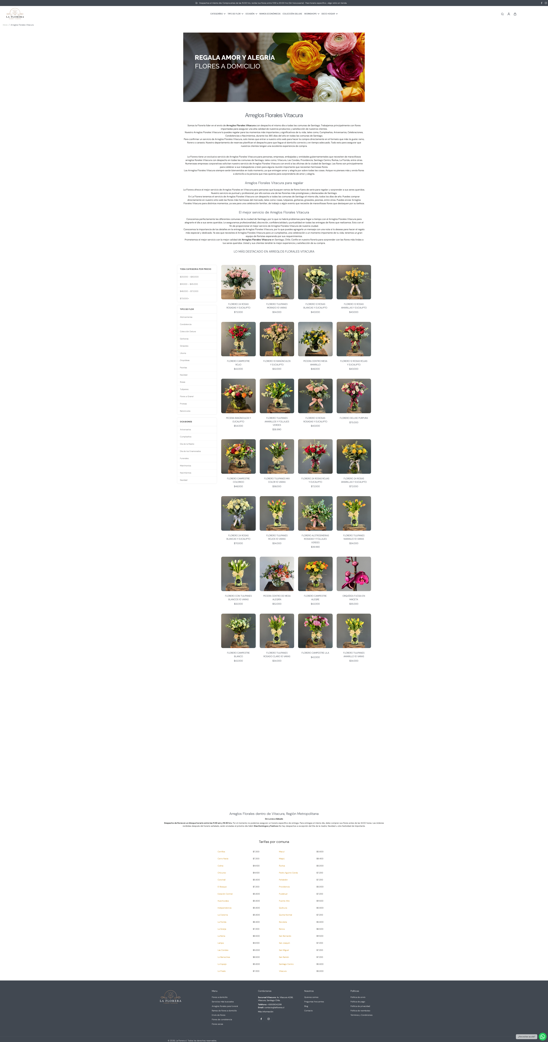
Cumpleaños (185, 436)
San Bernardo (285, 936)
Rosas (182, 382)
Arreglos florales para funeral (225, 1006)
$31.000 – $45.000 (189, 284)
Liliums (183, 353)
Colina (220, 865)
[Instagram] (546, 3)
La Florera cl (181, 1040)
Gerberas (184, 338)
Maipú (282, 858)
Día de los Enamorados (190, 451)
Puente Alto (284, 901)
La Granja (222, 929)
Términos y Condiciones (361, 1015)
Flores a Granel (187, 396)
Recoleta (283, 922)
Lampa (221, 943)
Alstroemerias (186, 317)
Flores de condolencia (222, 1019)
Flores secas (217, 1024)
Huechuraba (223, 901)
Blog (306, 1006)
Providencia (284, 886)
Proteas (183, 403)
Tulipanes (184, 389)
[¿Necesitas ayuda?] (543, 1037)
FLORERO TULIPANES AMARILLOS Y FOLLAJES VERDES (277, 422)
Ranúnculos (185, 411)
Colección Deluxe (188, 331)
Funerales (184, 458)
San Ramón (284, 957)
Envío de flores (218, 1015)
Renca (282, 929)
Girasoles (184, 346)
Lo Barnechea (224, 957)
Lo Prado (222, 971)
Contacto (308, 1010)
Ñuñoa (282, 865)
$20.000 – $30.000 (189, 276)
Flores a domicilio (219, 997)
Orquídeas (185, 360)
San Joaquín (284, 943)
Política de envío (357, 997)
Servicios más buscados (223, 1001)
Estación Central (225, 894)
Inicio (5, 25)
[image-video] (274, 735)
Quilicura (283, 908)
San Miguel (284, 950)
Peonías (183, 367)
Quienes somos (311, 997)
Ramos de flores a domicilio (224, 1010)
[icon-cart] (515, 14)
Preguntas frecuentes (314, 1001)
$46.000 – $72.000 (189, 291)
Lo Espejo (222, 964)
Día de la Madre (187, 444)
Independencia (224, 908)
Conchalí (221, 879)
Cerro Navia (223, 858)
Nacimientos (185, 472)
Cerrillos (221, 851)
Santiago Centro (286, 964)
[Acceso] (508, 14)
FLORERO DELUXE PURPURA (354, 418)
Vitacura (282, 971)
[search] (502, 14)
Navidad (183, 375)
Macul (281, 851)
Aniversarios (185, 429)
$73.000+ (184, 298)
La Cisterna (223, 915)
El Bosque (222, 886)
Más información (265, 1011)
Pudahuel (283, 894)
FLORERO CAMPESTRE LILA (315, 652)
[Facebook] (541, 3)
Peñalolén (283, 879)
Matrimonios (185, 465)
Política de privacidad (360, 1006)
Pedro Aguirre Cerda (288, 872)
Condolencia (185, 324)
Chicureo (222, 872)
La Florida (222, 922)
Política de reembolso (360, 1010)
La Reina (221, 936)
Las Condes (223, 950)
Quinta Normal (285, 915)
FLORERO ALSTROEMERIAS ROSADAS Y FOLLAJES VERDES (315, 539)
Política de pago (357, 1001)
